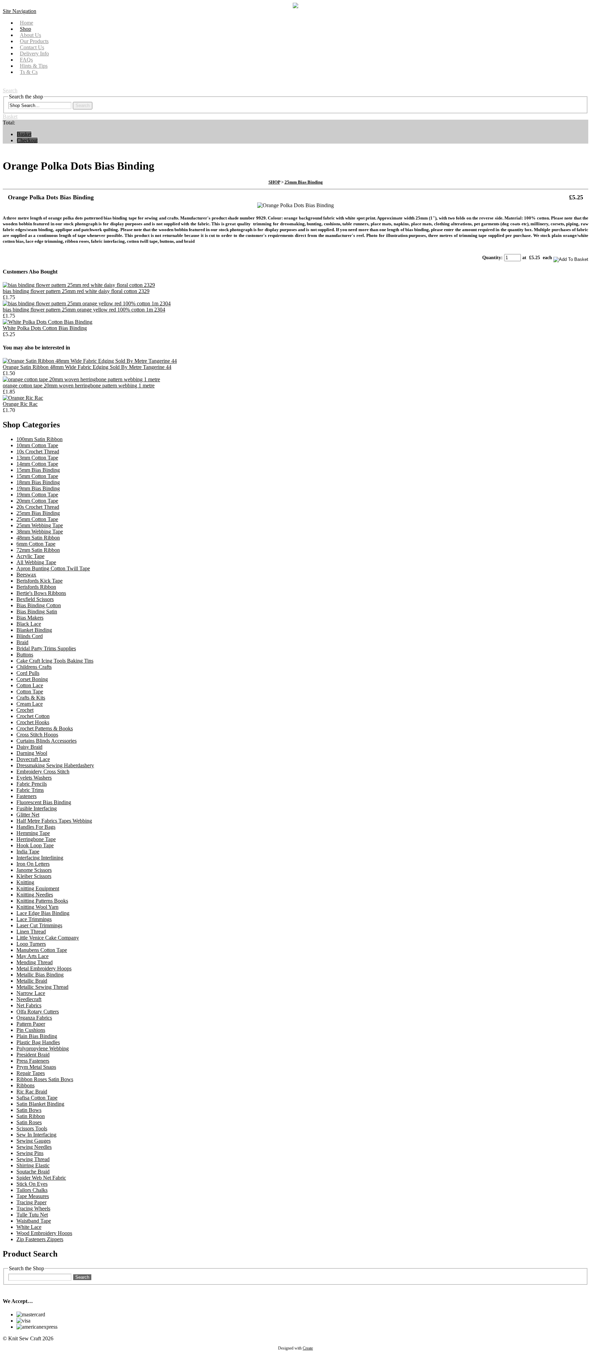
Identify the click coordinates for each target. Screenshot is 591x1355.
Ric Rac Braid (31, 1091)
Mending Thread (34, 962)
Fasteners (26, 796)
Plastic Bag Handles (38, 1042)
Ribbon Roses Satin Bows (44, 1079)
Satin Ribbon (30, 1116)
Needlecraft (28, 999)
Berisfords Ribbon (36, 587)
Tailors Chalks (32, 1190)
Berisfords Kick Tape (39, 581)
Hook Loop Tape (35, 845)
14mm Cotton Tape (37, 464)
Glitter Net (27, 815)
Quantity (491, 257)
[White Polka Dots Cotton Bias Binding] (47, 322)
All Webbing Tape (36, 562)
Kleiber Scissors (33, 876)
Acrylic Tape (30, 556)
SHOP (274, 182)
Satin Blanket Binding (40, 1104)
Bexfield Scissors (35, 599)
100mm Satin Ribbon (39, 439)
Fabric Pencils (31, 784)
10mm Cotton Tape (37, 445)
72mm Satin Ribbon (38, 550)
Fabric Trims (30, 790)
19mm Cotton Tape (37, 494)
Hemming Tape (33, 833)
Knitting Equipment (37, 888)
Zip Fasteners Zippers (39, 1239)
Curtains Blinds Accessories (46, 741)
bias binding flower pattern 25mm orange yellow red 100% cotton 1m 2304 (84, 310)
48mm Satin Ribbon (38, 538)
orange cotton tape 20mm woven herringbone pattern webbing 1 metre (79, 385)
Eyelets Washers (34, 778)
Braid (22, 642)
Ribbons (25, 1085)
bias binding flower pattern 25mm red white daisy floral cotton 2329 (76, 291)
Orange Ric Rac (20, 404)
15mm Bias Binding (38, 470)
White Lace (28, 1227)
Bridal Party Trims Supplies (46, 648)
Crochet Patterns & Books (44, 728)
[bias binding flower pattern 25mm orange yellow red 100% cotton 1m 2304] (87, 303)
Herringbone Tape (36, 839)
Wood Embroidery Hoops (44, 1233)
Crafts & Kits (30, 698)
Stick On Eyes (32, 1184)
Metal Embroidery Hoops (43, 968)
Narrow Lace (30, 993)
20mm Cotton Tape (37, 501)
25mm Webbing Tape (39, 525)
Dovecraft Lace (33, 759)
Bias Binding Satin (36, 611)
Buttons (24, 654)
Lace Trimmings (34, 919)
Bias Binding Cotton (38, 605)
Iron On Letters (33, 864)
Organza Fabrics (34, 1018)
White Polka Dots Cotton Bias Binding (45, 328)
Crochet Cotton (33, 716)
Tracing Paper (31, 1202)
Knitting (25, 882)
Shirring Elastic (33, 1165)
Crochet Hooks (32, 722)
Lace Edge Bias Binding (42, 913)
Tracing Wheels (33, 1208)
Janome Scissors (34, 870)
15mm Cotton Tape (37, 476)
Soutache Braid (33, 1171)
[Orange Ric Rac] (23, 398)
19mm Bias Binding (38, 488)
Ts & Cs (29, 72)
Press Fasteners (32, 1061)
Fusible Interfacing (36, 808)
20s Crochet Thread (37, 507)
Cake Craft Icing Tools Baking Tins (54, 661)
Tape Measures (32, 1196)
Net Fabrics (28, 1005)
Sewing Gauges (33, 1141)
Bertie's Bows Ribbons (41, 593)
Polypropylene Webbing (42, 1048)
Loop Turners (31, 944)
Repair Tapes (30, 1073)
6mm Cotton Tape (35, 544)
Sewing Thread (33, 1159)
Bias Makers (29, 618)
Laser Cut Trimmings (39, 925)
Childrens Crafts (34, 667)
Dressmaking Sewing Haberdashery (55, 765)
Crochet (25, 710)
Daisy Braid (29, 747)
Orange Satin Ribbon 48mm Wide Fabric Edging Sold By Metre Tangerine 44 (87, 367)
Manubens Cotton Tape (41, 950)
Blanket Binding (34, 630)
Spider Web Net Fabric (41, 1178)
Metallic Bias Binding (40, 975)
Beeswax (26, 574)
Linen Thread (31, 931)
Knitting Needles (34, 895)
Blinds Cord (29, 636)
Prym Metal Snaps (36, 1067)
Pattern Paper (30, 1024)
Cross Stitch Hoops (37, 735)
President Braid (33, 1055)
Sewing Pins (29, 1153)
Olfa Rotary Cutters (37, 1011)
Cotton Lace (29, 685)
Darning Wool (31, 753)
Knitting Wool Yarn (37, 907)
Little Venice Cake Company (47, 938)
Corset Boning (32, 679)
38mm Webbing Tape (39, 531)
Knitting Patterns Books (42, 901)
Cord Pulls (27, 673)
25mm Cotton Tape (37, 519)
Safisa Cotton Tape (36, 1098)
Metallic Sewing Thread (42, 987)
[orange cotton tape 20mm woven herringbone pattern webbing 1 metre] (81, 379)
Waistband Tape (33, 1221)
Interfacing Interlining (39, 858)
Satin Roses (29, 1122)
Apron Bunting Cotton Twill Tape (53, 568)
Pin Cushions (30, 1030)
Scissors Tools (31, 1128)
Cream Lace (29, 704)
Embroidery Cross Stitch (42, 771)
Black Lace (28, 624)
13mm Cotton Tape (37, 458)
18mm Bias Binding (38, 482)
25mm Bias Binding (304, 182)
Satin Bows (28, 1110)
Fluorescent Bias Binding (43, 802)
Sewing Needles (34, 1147)
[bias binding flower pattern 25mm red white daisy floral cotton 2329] (79, 285)
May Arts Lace (32, 956)
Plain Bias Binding (36, 1036)
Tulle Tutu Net (32, 1215)
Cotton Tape (29, 691)
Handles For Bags (35, 827)
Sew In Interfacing (36, 1135)
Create (308, 1348)
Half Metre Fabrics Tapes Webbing (54, 821)
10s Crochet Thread (37, 451)
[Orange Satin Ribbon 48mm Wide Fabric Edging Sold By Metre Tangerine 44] (90, 361)
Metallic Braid (31, 981)
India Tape (27, 851)
